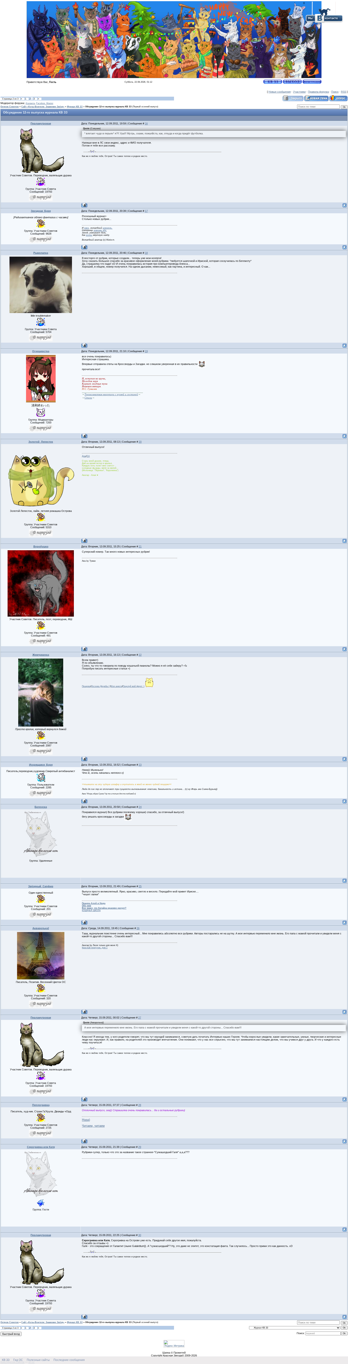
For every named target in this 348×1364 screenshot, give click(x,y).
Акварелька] (40, 928)
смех (86, 228)
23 (140, 764)
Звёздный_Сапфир (40, 886)
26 (138, 928)
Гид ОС (18, 1360)
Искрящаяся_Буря (41, 764)
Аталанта (30, 103)
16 (146, 123)
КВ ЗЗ (5, 1360)
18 (146, 252)
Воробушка (40, 546)
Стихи (88, 397)
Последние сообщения (69, 1360)
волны (89, 235)
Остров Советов (9, 106)
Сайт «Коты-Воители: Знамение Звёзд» (42, 106)
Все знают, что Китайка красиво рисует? (104, 908)
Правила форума (318, 91)
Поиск (335, 91)
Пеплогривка (40, 1105)
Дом (84, 456)
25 (140, 886)
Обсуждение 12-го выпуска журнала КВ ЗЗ (108, 106)
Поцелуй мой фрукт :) (133, 686)
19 (146, 351)
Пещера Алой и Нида (93, 903)
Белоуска (41, 806)
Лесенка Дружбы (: (100, 686)
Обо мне (86, 906)
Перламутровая (41, 123)
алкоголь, (107, 228)
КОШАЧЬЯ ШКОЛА (91, 910)
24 (140, 806)
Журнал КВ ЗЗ (75, 106)
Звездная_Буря (41, 210)
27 (139, 1017)
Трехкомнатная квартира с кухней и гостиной (111, 394)
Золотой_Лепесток (40, 441)
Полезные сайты (38, 1360)
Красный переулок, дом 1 (94, 947)
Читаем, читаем (93, 1126)
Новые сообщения (279, 91)
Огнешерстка (40, 351)
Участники (299, 91)
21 (140, 546)
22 (140, 654)
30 (139, 1235)
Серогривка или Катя (41, 1147)
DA (88, 456)
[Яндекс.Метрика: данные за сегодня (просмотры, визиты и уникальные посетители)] (174, 1343)
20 (140, 441)
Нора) (86, 1120)
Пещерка (86, 686)
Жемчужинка (40, 654)
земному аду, (100, 230)
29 (139, 1147)
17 (146, 210)
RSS (343, 91)
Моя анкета (116, 686)
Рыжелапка (40, 252)
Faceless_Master (44, 103)
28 (139, 1105)
